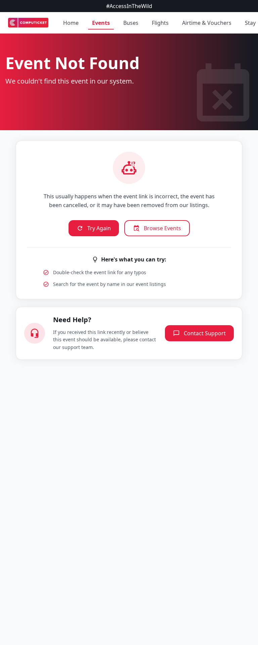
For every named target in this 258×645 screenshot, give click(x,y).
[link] (28, 23)
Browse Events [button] (162, 228)
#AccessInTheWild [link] (129, 6)
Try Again (99, 228)
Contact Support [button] (205, 333)
